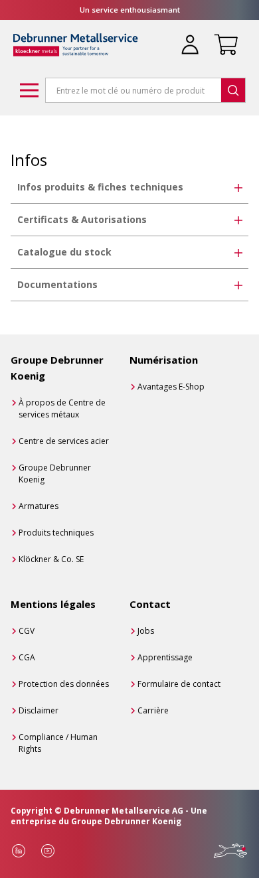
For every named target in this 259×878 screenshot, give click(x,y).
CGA (27, 657)
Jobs (145, 630)
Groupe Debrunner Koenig (55, 473)
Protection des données (64, 684)
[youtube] (48, 851)
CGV (27, 630)
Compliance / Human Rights (58, 743)
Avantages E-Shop (171, 386)
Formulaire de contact (178, 684)
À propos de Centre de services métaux (62, 408)
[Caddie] (223, 36)
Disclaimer (38, 710)
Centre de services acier (64, 441)
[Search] (233, 90)
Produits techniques (56, 532)
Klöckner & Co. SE (51, 559)
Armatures (38, 506)
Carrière (153, 710)
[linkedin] (19, 851)
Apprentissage (165, 657)
